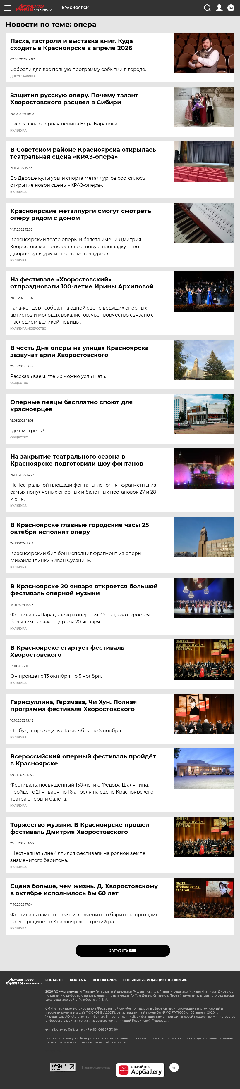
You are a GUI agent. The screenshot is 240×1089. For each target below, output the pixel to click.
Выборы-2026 (104, 980)
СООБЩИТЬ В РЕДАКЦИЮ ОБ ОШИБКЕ (155, 980)
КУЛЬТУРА (18, 130)
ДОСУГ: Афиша (23, 76)
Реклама (78, 980)
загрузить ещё (122, 951)
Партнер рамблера (96, 1067)
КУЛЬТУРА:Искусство (28, 328)
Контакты (54, 980)
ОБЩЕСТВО (19, 383)
